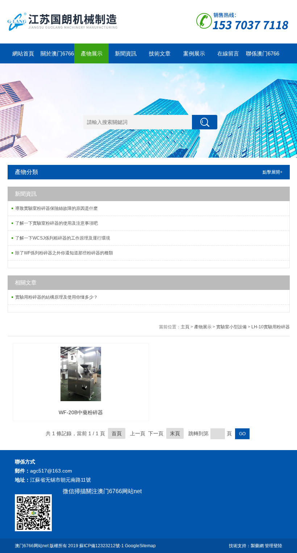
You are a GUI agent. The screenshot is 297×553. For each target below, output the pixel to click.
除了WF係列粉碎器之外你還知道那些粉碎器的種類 (64, 252)
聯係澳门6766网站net (262, 56)
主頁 (185, 326)
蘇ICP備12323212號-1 (101, 545)
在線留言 (228, 53)
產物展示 (92, 53)
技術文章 (160, 53)
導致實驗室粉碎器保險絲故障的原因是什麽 (56, 208)
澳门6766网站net (32, 545)
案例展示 (194, 53)
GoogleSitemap (140, 545)
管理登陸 (273, 545)
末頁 (175, 433)
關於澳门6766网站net (57, 56)
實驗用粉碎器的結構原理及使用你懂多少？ (56, 297)
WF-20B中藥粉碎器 (81, 412)
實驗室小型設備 (231, 326)
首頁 (117, 433)
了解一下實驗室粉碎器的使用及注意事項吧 (56, 223)
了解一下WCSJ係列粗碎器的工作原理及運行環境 (62, 238)
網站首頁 (23, 53)
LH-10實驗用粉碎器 (270, 326)
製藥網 (257, 545)
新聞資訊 (126, 53)
